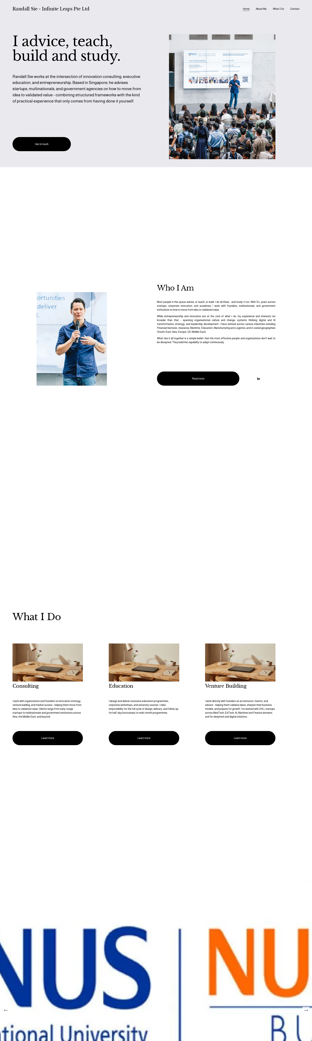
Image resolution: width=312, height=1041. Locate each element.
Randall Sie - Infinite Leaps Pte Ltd (51, 9)
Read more (198, 378)
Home (246, 8)
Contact (294, 8)
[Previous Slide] (6, 1010)
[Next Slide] (306, 1010)
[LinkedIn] (258, 378)
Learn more (47, 738)
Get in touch (41, 144)
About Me (261, 8)
